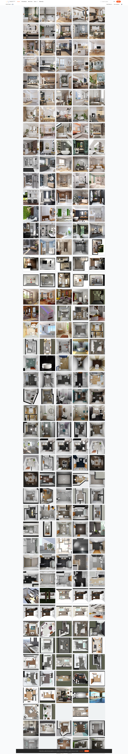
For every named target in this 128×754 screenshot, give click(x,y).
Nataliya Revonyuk (62, 336)
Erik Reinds (44, 585)
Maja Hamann (28, 386)
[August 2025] (97, 31)
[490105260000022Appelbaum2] (80, 446)
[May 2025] (64, 48)
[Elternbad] (97, 313)
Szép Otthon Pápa (94, 353)
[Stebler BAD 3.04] (80, 745)
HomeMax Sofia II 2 (45, 486)
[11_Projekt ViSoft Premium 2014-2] (47, 263)
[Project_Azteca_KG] (47, 297)
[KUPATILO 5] (31, 529)
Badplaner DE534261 (29, 585)
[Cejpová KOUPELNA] (80, 711)
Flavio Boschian (61, 668)
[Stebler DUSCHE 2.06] (97, 745)
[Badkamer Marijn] (31, 745)
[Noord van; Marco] (47, 579)
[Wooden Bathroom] (64, 230)
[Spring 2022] (47, 164)
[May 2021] (64, 180)
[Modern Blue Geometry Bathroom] (47, 247)
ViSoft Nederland (61, 469)
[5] (31, 429)
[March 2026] (47, 14)
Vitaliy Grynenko (77, 353)
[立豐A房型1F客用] (97, 678)
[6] (47, 429)
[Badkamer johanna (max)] (64, 346)
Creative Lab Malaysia (62, 253)
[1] (47, 413)
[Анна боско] (47, 479)
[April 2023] (31, 131)
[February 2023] (64, 131)
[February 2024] (31, 97)
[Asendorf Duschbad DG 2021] (64, 380)
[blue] (80, 396)
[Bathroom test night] (31, 446)
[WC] (80, 363)
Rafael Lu (93, 685)
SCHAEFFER (44, 735)
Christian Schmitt (45, 552)
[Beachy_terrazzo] (31, 546)
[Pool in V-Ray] (97, 695)
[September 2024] (80, 64)
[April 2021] (80, 180)
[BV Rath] (80, 380)
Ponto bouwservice (95, 552)
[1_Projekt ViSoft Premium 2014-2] (97, 247)
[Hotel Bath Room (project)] (31, 330)
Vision (35, 1)
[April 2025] (80, 48)
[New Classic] (64, 711)
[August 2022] (80, 147)
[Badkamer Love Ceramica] (97, 529)
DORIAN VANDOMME (29, 718)
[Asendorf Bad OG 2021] (31, 380)
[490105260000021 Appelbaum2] (47, 446)
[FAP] (97, 346)
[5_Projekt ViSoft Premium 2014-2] (31, 280)
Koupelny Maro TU (61, 519)
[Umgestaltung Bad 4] (47, 711)
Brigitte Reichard (44, 569)
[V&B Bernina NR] (64, 330)
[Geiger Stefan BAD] (80, 463)
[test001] (64, 479)
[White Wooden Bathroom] (47, 214)
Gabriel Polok (44, 502)
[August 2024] (97, 64)
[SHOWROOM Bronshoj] (31, 562)
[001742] (80, 562)
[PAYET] (31, 711)
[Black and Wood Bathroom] (80, 214)
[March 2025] (97, 48)
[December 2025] (97, 14)
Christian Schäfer (94, 519)
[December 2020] (80, 197)
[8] (80, 429)
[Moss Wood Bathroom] (64, 214)
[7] (64, 429)
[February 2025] (31, 64)
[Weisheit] (97, 645)
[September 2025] (80, 31)
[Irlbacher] (31, 512)
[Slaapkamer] (64, 463)
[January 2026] (80, 14)
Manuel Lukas (28, 519)
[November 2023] (80, 97)
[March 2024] (97, 81)
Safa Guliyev (94, 469)
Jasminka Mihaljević (78, 253)
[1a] (64, 595)
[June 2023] (80, 114)
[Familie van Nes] (64, 645)
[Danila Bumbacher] (64, 662)
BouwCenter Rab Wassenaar (79, 652)
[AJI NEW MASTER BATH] (97, 330)
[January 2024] (47, 97)
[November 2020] (97, 197)
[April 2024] (80, 81)
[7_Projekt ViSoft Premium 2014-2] (64, 280)
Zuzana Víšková (77, 718)
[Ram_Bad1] (80, 496)
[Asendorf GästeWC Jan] (47, 380)
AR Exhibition (24, 1)
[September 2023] (31, 114)
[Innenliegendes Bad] (47, 313)
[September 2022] (64, 147)
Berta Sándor (77, 486)
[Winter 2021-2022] (64, 164)
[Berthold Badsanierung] (47, 496)
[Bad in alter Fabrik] (31, 313)
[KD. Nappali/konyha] (31, 628)
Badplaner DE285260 (95, 569)
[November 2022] (31, 147)
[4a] (80, 595)
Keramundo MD (44, 353)
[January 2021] (64, 197)
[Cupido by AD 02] (31, 297)
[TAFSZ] (31, 728)
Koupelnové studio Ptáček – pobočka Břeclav (66, 552)
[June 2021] (47, 180)
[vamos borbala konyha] (80, 529)
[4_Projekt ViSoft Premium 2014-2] (97, 263)
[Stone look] (97, 396)
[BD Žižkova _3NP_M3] (64, 512)
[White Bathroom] (97, 214)
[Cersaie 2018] (31, 247)
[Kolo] (31, 197)
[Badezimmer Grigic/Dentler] (47, 562)
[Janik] (80, 695)
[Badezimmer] (80, 313)
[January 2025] (47, 64)
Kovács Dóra (28, 635)
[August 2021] (97, 164)
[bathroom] (47, 31)
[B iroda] (80, 678)
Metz (92, 652)
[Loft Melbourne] (31, 645)
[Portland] (47, 346)
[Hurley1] (64, 745)
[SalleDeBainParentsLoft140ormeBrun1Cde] (47, 728)
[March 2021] (97, 180)
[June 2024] (47, 81)
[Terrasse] (47, 546)
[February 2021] (47, 197)
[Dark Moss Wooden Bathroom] (31, 214)
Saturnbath (77, 552)
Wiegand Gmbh (77, 386)
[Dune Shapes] (31, 230)
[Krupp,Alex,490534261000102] (31, 579)
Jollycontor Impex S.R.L (79, 519)
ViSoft (27, 21)
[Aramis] (80, 297)
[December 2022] (97, 131)
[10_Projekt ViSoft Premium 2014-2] (31, 263)
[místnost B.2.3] (64, 546)
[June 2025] (47, 48)
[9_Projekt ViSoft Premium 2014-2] (97, 280)
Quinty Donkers (61, 353)
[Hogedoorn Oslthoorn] (80, 662)
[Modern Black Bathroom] (47, 230)
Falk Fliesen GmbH (78, 336)
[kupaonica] (64, 396)
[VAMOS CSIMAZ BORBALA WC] (47, 529)
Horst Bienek (94, 585)
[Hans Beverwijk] (97, 546)
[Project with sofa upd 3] (64, 695)
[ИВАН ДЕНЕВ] (97, 363)
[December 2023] (64, 97)
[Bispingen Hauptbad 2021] (97, 380)
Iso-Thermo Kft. (94, 718)
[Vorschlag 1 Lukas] (97, 479)
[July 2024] (31, 81)
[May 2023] (97, 114)
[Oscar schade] (97, 628)
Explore (18, 1)
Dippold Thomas (77, 469)
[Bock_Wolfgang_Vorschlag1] (31, 496)
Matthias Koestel (61, 585)
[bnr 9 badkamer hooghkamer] (80, 645)
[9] (97, 429)
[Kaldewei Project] (47, 363)
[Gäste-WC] (97, 297)
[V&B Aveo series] (80, 346)
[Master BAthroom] (64, 496)
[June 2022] (31, 164)
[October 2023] (97, 97)
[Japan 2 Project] (47, 595)
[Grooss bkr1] (47, 678)
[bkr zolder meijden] (64, 678)
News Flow (30, 1)
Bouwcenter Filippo (62, 635)
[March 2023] (47, 131)
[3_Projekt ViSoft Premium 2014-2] (80, 263)
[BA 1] (80, 479)
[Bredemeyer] (80, 330)
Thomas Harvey (28, 569)
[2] (64, 413)
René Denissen (28, 668)
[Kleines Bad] (64, 313)
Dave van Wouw (44, 652)
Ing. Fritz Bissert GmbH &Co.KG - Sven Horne (99, 303)
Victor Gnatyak (44, 336)
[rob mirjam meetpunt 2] (47, 662)
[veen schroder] (97, 662)
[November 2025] (31, 31)
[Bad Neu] (97, 728)
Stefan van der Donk (62, 718)
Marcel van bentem (62, 602)
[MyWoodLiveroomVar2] (64, 297)
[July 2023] (64, 114)
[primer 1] (31, 363)
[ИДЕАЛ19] (64, 363)
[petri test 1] (64, 628)
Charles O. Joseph (61, 502)
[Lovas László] (64, 728)
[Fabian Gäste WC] (64, 579)
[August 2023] (47, 114)
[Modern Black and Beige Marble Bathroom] (80, 230)
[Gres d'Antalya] (47, 330)
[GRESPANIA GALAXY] (47, 628)
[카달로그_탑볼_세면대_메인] (80, 546)
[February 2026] (64, 14)
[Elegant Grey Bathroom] (97, 230)
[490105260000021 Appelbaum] (64, 446)
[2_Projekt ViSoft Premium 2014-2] (64, 263)
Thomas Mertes (94, 735)
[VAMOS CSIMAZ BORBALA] (64, 529)
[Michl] (31, 346)
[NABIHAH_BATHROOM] (64, 247)
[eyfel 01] (97, 463)
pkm (43, 718)
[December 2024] (64, 64)
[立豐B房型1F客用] (47, 695)
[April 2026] (31, 14)
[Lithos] (31, 396)
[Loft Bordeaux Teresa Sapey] (97, 612)
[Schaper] (47, 745)
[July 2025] (31, 48)
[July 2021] (31, 180)
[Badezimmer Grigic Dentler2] (64, 562)
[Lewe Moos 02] (97, 579)
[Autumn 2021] (80, 164)
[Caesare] (47, 396)
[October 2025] (64, 31)
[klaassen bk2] (31, 662)
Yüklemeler (41, 1)
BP (59, 486)
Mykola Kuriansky (28, 336)
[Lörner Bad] (97, 446)
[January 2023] (80, 131)
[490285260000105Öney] (97, 562)
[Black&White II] (80, 247)
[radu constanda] (80, 512)
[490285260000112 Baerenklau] (80, 579)
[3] (80, 413)
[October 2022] (47, 147)
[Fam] (47, 512)
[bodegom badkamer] (47, 645)
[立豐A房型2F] (31, 695)
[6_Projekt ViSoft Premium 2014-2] (47, 280)
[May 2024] (64, 81)
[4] (97, 413)
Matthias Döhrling (94, 486)
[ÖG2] (97, 711)
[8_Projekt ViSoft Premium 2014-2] (80, 280)
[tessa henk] (31, 678)
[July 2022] (97, 147)
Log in (118, 1)
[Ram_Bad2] (97, 496)
